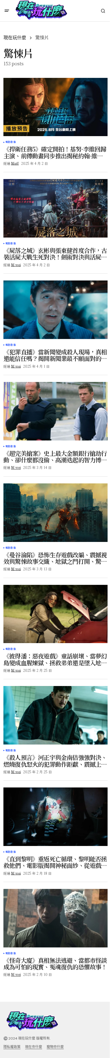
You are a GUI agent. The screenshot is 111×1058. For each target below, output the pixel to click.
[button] (6, 10)
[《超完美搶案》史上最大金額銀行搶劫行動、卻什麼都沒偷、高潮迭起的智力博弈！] (55, 411)
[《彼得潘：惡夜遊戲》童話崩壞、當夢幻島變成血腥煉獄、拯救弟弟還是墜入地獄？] (55, 614)
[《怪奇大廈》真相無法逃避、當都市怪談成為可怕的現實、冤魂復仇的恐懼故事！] (55, 918)
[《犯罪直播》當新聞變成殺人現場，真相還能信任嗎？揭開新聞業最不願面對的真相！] (55, 309)
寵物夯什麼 (55, 1047)
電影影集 (10, 142)
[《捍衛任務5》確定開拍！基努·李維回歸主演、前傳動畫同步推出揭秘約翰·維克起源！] (55, 107)
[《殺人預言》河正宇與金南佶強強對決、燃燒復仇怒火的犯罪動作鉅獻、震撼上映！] (55, 715)
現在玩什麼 (14, 38)
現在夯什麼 (33, 1047)
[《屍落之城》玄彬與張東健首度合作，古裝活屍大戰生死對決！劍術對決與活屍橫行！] (55, 208)
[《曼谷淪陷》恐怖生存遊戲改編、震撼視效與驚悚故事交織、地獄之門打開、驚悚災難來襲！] (55, 512)
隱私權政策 (11, 1047)
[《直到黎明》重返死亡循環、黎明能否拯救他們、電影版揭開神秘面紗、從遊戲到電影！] (55, 816)
